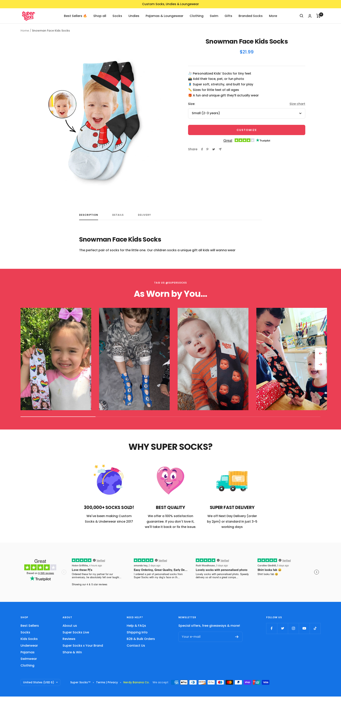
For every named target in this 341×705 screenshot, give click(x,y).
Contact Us (136, 645)
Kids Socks (29, 639)
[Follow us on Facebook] (271, 628)
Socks (117, 15)
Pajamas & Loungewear (164, 15)
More (273, 15)
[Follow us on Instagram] (293, 628)
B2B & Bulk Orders (141, 639)
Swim (214, 15)
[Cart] (318, 16)
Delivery (144, 215)
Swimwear (29, 658)
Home (25, 31)
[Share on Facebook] (202, 149)
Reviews (69, 639)
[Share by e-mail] (220, 149)
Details (118, 215)
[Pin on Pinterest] (207, 149)
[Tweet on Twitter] (213, 149)
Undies (133, 15)
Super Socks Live (76, 632)
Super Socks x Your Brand (83, 645)
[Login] (310, 16)
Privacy (113, 682)
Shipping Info (137, 632)
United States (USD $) (38, 682)
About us (70, 625)
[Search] (301, 16)
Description (88, 215)
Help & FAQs (136, 625)
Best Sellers (30, 625)
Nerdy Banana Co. (138, 682)
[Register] (237, 636)
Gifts (228, 15)
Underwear (29, 645)
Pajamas (28, 652)
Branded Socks (251, 15)
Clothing (196, 15)
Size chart (297, 104)
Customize (247, 130)
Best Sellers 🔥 (75, 15)
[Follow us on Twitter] (282, 628)
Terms (100, 682)
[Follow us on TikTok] (315, 628)
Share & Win (72, 652)
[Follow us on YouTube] (304, 628)
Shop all (99, 15)
